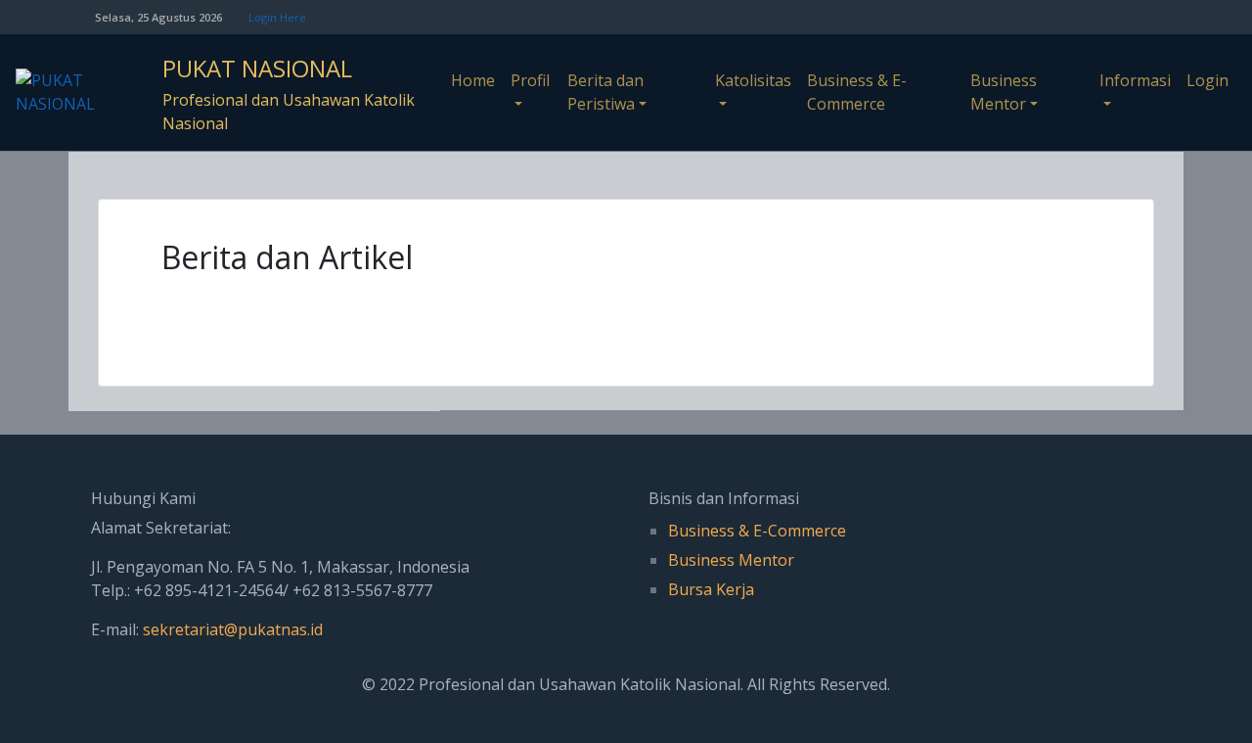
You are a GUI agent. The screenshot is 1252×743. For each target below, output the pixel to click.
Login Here (277, 17)
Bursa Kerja (711, 589)
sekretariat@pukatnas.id (233, 629)
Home (473, 80)
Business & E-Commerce (857, 92)
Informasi (1135, 80)
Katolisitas (753, 80)
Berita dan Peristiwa (605, 92)
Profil (530, 80)
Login (1207, 80)
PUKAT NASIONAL (257, 68)
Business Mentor (1003, 92)
